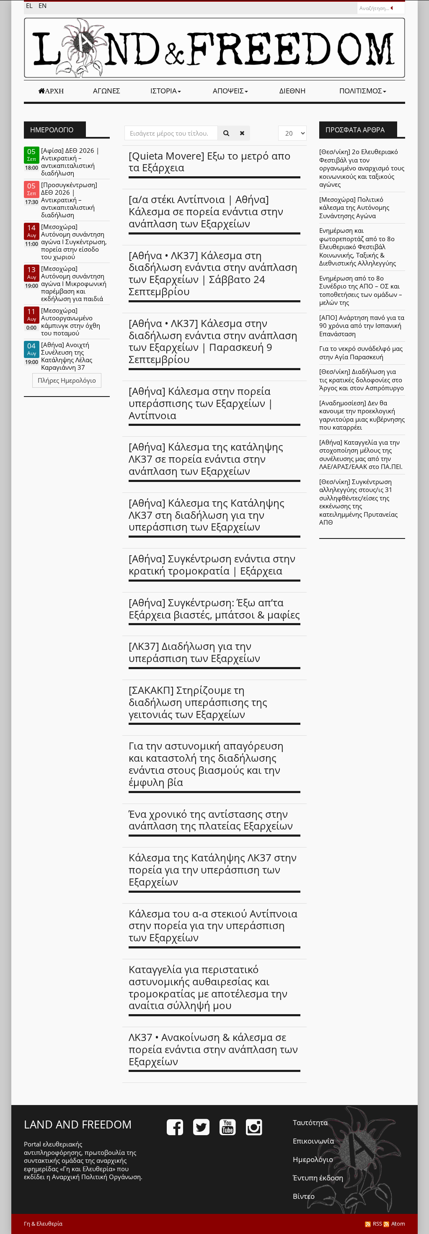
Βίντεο (304, 1196)
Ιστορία (163, 90)
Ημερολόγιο (313, 1159)
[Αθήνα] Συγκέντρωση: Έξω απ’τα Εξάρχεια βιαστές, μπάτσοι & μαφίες (214, 608)
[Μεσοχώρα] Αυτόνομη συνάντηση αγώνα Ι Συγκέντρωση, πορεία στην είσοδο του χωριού (74, 241)
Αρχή (54, 91)
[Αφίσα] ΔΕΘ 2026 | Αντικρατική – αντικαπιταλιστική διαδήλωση (70, 161)
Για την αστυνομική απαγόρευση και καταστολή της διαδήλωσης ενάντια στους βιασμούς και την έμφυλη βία (206, 763)
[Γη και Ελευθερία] (214, 48)
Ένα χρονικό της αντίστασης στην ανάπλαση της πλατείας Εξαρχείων (211, 820)
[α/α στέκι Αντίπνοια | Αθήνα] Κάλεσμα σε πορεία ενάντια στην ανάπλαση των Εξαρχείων (206, 211)
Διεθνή (292, 90)
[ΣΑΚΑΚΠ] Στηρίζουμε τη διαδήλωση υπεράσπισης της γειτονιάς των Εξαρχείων (198, 702)
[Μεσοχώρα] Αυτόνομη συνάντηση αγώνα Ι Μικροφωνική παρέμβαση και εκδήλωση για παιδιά (73, 283)
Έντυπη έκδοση (318, 1177)
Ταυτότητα (310, 1122)
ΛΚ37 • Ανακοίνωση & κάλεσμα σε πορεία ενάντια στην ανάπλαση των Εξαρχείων (213, 1049)
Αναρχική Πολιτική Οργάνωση (96, 1176)
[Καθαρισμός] (242, 133)
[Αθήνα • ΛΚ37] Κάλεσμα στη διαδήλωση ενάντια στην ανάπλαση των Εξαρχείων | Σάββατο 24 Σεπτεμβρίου (213, 273)
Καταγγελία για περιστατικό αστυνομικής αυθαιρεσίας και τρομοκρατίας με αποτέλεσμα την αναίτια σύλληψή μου (208, 987)
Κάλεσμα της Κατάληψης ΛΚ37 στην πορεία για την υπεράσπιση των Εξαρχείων (213, 869)
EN (43, 5)
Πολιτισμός (360, 90)
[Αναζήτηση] (226, 133)
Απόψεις (228, 90)
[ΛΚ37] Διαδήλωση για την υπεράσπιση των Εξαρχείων (194, 652)
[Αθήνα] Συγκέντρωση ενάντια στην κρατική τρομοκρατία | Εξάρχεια (212, 564)
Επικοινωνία (313, 1141)
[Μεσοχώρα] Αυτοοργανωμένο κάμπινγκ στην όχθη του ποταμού (70, 321)
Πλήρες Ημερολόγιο (67, 380)
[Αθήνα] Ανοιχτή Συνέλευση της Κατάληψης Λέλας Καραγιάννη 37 (66, 355)
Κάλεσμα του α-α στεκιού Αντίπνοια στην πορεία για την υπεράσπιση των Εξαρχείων (213, 926)
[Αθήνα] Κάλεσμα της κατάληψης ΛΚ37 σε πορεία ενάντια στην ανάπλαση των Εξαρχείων (206, 459)
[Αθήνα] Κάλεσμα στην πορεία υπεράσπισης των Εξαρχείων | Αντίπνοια (201, 403)
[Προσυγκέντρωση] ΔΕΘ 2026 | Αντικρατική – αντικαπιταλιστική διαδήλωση (69, 199)
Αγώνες (106, 90)
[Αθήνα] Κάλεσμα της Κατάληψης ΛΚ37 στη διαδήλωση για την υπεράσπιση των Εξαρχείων (206, 515)
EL (30, 5)
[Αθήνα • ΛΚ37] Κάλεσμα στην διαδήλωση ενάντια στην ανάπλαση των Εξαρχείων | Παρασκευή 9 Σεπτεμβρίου (213, 341)
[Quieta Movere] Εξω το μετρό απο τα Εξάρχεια (210, 162)
